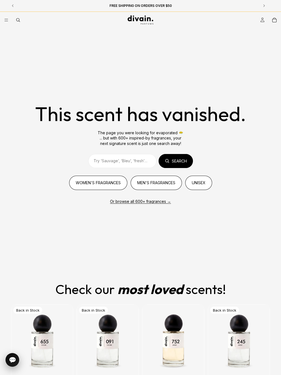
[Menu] (6, 20)
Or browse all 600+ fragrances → (140, 201)
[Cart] (274, 20)
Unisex (199, 182)
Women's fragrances (98, 182)
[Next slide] (133, 343)
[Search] (18, 20)
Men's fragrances (156, 182)
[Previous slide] (83, 343)
